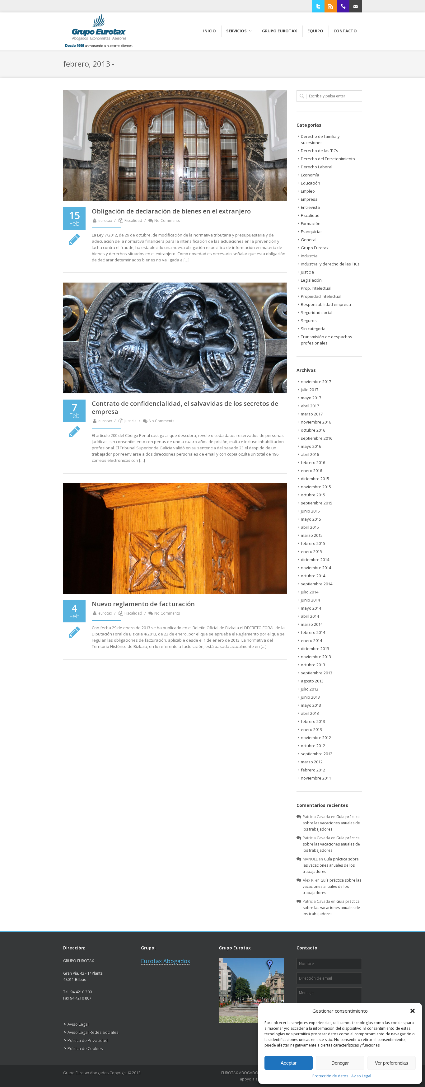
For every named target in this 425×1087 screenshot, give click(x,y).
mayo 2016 (311, 446)
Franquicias (312, 231)
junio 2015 (310, 511)
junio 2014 (310, 600)
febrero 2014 (313, 632)
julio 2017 (309, 389)
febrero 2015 (313, 543)
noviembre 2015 (316, 487)
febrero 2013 (313, 721)
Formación (310, 223)
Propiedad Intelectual (321, 296)
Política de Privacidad (88, 1040)
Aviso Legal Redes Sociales (93, 1032)
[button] (412, 1011)
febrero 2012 (313, 770)
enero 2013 (311, 729)
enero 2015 (311, 551)
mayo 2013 (311, 705)
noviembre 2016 (316, 422)
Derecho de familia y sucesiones (320, 139)
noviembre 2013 (316, 656)
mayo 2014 (311, 608)
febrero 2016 (313, 462)
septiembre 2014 (316, 584)
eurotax (105, 220)
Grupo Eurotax (315, 248)
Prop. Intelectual (316, 288)
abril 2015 (310, 527)
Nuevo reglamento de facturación (143, 604)
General (308, 239)
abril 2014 (310, 616)
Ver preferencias (391, 1063)
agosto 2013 (312, 681)
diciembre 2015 (315, 478)
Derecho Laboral (316, 167)
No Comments (167, 220)
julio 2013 (309, 689)
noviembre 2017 (316, 381)
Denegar (340, 1063)
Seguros (309, 320)
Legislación (311, 280)
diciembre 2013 (315, 648)
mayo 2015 (311, 519)
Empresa (309, 199)
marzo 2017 (312, 414)
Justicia (130, 421)
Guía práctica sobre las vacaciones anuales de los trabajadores (331, 823)
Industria (309, 256)
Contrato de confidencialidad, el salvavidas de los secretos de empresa (185, 407)
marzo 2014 (312, 624)
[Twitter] (318, 6)
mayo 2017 (311, 398)
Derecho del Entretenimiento (328, 159)
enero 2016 (311, 470)
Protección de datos (330, 1076)
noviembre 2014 (316, 567)
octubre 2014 (313, 576)
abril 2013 (310, 713)
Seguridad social (316, 312)
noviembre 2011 (316, 778)
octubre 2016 (313, 430)
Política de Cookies (85, 1048)
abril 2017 (310, 406)
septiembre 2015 (316, 503)
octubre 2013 (313, 665)
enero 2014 (311, 640)
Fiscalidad (133, 220)
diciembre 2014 (315, 559)
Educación (310, 183)
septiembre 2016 (316, 438)
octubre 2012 (313, 745)
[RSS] (331, 6)
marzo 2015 (312, 535)
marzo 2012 (312, 762)
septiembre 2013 (316, 673)
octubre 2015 (313, 495)
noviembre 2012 (316, 737)
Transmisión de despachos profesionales (326, 340)
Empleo (308, 191)
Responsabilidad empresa (326, 304)
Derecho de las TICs (319, 150)
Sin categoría (313, 328)
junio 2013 (310, 697)
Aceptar (289, 1063)
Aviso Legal (361, 1076)
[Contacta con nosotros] (355, 6)
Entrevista (310, 207)
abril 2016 (310, 454)
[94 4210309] (343, 6)
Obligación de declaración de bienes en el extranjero (171, 211)
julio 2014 (309, 592)
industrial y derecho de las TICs (330, 264)
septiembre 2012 (316, 754)
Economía (310, 175)
